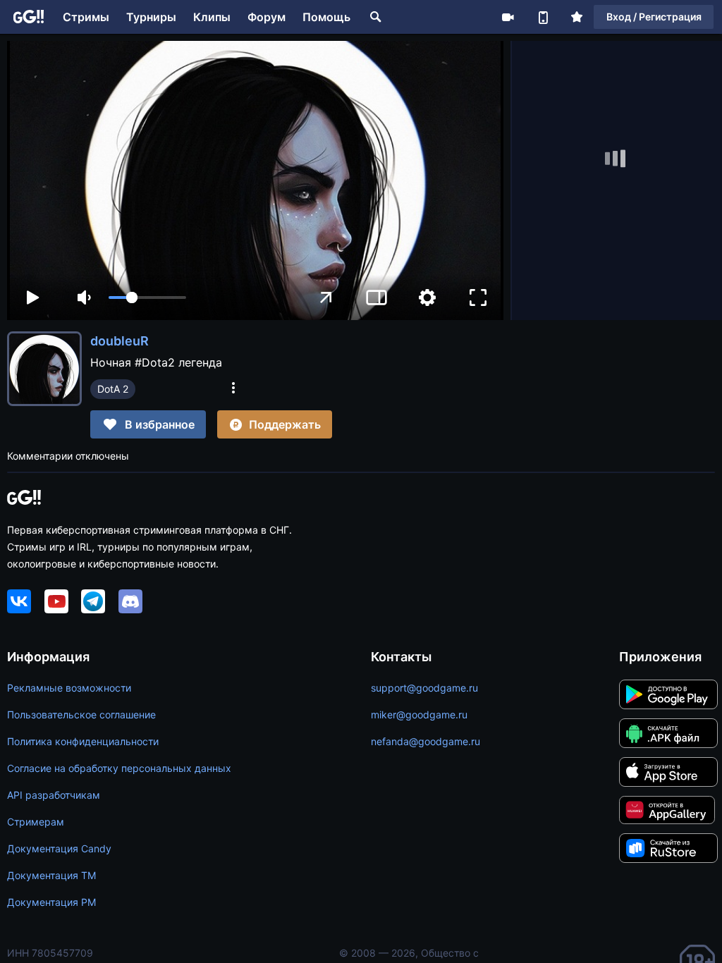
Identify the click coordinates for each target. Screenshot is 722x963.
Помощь (326, 17)
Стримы (86, 17)
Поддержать (285, 424)
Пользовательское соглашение (81, 714)
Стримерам (35, 822)
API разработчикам (53, 795)
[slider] (147, 297)
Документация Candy (59, 848)
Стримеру (507, 17)
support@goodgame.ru (424, 688)
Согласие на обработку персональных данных (119, 768)
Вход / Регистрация (654, 17)
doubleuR (119, 340)
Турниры (151, 17)
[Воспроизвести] (32, 297)
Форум (266, 17)
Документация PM (51, 902)
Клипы (212, 17)
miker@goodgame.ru (419, 714)
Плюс (577, 17)
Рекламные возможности (69, 688)
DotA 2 (112, 389)
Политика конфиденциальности (83, 741)
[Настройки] (427, 297)
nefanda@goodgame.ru (425, 741)
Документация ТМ (51, 875)
